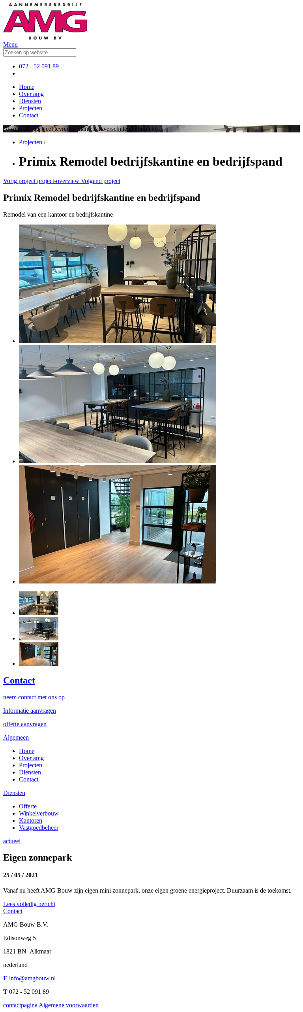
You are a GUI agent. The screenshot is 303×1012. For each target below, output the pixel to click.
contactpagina (20, 1005)
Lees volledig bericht (29, 904)
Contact (28, 115)
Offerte (28, 806)
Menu (10, 44)
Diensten (30, 101)
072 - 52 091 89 (39, 66)
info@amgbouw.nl (29, 978)
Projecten (30, 108)
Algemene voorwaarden (69, 1005)
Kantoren (30, 820)
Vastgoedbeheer (38, 827)
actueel (12, 841)
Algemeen (16, 737)
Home (26, 86)
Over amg (31, 94)
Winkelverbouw (39, 813)
